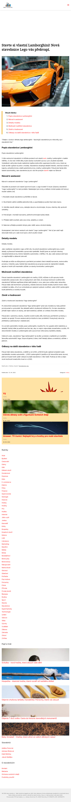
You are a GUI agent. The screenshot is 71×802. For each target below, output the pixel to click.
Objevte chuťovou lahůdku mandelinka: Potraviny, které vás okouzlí (30, 700)
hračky (67, 372)
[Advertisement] (35, 23)
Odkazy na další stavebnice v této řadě (23, 133)
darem (46, 170)
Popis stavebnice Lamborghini (20, 116)
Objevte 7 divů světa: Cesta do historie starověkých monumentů (29, 718)
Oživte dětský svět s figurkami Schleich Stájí (25, 415)
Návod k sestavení (15, 119)
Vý (4, 393)
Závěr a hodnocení (15, 129)
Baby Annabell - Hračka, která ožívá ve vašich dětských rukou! (28, 737)
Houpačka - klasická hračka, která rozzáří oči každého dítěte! (28, 681)
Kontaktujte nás (24, 366)
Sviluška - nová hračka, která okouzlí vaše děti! (22, 663)
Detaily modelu (14, 123)
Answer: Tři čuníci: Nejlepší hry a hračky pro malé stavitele (33, 436)
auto (44, 158)
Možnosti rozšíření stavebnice (20, 126)
